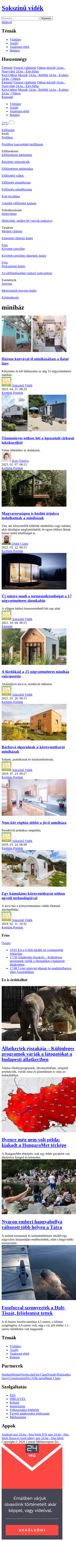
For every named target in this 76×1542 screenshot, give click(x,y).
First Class (40, 1374)
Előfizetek (8, 130)
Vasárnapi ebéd (19, 47)
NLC (28, 1378)
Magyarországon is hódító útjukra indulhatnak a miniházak (30, 515)
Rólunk (14, 1402)
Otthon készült (46, 67)
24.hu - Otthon (11, 78)
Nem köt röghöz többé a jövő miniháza (34, 822)
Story (5, 1378)
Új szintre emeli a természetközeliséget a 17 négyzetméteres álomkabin (37, 598)
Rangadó (7, 97)
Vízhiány (15, 39)
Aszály (14, 43)
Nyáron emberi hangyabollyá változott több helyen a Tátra (32, 1224)
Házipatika (64, 1374)
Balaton (15, 50)
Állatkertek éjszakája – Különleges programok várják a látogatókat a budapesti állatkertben (38, 1054)
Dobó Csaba (20, 543)
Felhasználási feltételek (24, 1410)
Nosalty (52, 1374)
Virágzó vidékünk (24, 67)
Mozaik (23, 75)
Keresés (46, 18)
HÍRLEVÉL (18, 1399)
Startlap (6, 1374)
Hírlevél (7, 22)
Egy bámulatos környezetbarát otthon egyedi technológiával (33, 895)
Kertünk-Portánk (12, 392)
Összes (6, 943)
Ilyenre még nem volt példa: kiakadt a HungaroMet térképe (34, 1142)
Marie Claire (53, 1378)
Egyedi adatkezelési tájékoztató (30, 1413)
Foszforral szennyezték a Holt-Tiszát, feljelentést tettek (33, 1310)
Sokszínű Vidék (22, 385)
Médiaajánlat (18, 1417)
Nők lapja (38, 1378)
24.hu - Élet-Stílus (27, 71)
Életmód (7, 67)
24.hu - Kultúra (59, 75)
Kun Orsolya (20, 461)
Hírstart (16, 1374)
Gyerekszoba (17, 1378)
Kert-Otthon (9, 75)
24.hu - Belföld (38, 75)
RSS (13, 1395)
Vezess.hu (27, 1374)
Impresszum (17, 1406)
